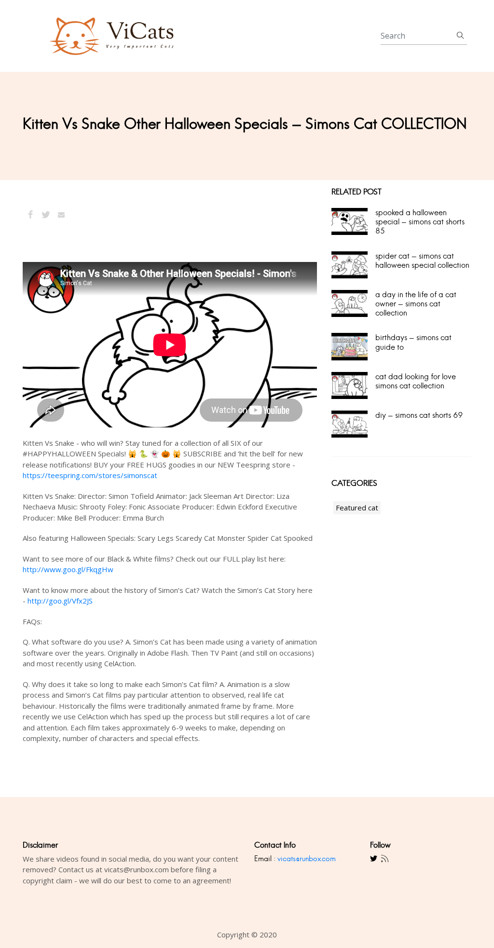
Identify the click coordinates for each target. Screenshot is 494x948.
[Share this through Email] (61, 214)
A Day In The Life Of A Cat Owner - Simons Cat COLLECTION (415, 303)
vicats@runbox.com (306, 858)
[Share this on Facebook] (30, 214)
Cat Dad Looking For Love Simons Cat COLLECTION (415, 381)
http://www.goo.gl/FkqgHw (68, 569)
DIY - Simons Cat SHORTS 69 (419, 415)
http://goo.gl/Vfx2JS (60, 600)
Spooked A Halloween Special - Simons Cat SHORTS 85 (420, 221)
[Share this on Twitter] (46, 214)
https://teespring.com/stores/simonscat (90, 475)
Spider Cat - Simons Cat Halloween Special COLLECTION (422, 260)
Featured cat (357, 507)
